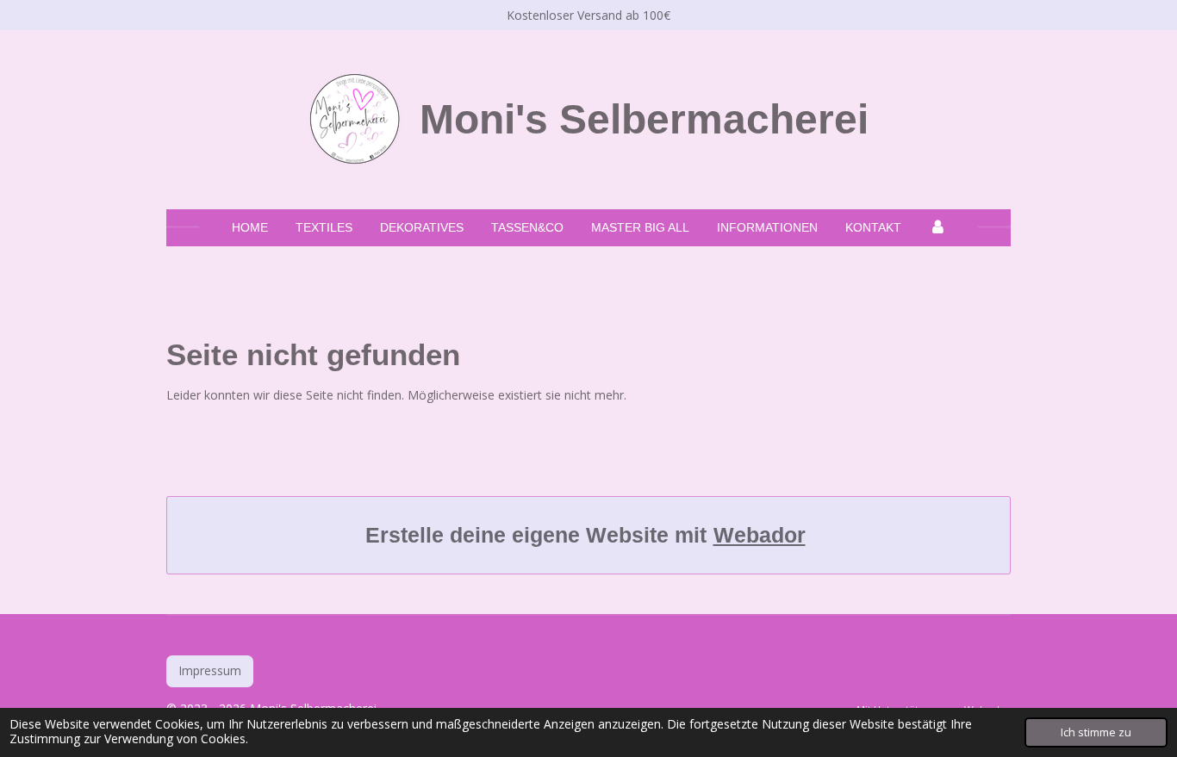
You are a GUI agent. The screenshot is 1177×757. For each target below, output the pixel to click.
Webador (759, 535)
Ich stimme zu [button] (1096, 732)
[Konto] (937, 227)
